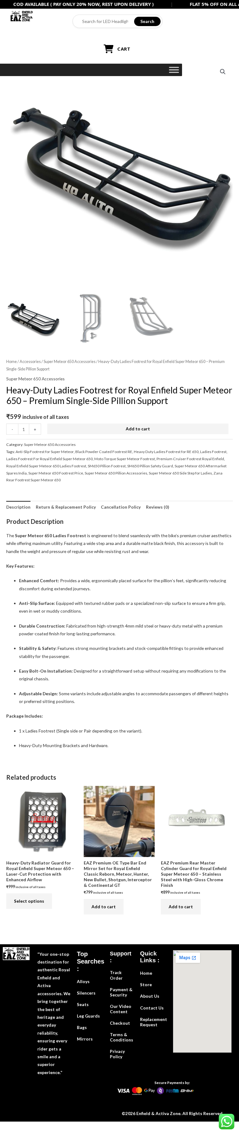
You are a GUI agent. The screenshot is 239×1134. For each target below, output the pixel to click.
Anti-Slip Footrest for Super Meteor (45, 451)
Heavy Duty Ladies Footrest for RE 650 (166, 451)
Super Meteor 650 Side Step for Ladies (180, 473)
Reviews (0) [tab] (157, 507)
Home (11, 361)
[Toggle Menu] (174, 70)
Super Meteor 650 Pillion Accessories (116, 473)
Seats (83, 1004)
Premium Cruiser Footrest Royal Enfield (190, 458)
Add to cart (138, 428)
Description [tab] (18, 507)
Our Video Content (120, 1009)
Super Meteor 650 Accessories (70, 361)
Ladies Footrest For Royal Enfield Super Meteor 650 (49, 458)
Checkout (120, 1023)
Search (147, 21)
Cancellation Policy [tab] (121, 507)
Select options (29, 901)
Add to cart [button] (103, 906)
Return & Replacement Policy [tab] (66, 507)
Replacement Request (153, 1022)
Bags (82, 1027)
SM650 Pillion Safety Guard (150, 466)
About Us (149, 996)
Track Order (116, 975)
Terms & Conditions (121, 1037)
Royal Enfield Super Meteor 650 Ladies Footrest (46, 466)
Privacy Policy (117, 1054)
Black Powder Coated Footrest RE (103, 451)
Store (146, 984)
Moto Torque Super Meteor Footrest (124, 458)
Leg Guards (88, 1015)
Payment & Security (121, 992)
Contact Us (152, 1007)
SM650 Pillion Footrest (107, 466)
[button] (222, 71)
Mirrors (85, 1038)
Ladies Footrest (213, 451)
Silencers (86, 993)
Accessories (30, 361)
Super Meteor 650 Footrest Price (55, 473)
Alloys (83, 981)
